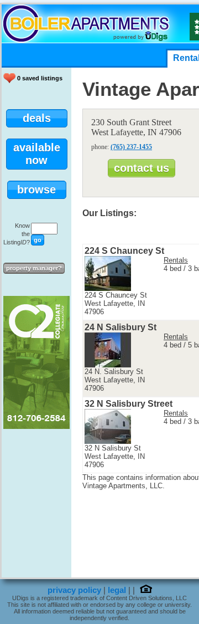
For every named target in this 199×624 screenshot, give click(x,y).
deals (37, 118)
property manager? (34, 268)
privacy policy (74, 590)
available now (36, 153)
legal (117, 590)
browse (36, 189)
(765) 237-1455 (131, 147)
